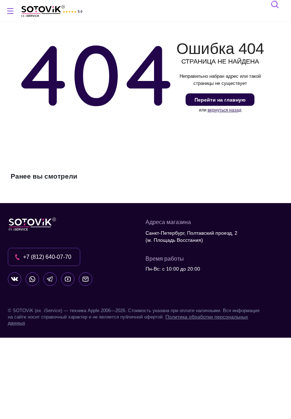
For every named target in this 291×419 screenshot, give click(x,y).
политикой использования (197, 380)
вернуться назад (224, 110)
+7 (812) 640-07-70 (47, 257)
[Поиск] (275, 5)
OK (190, 401)
